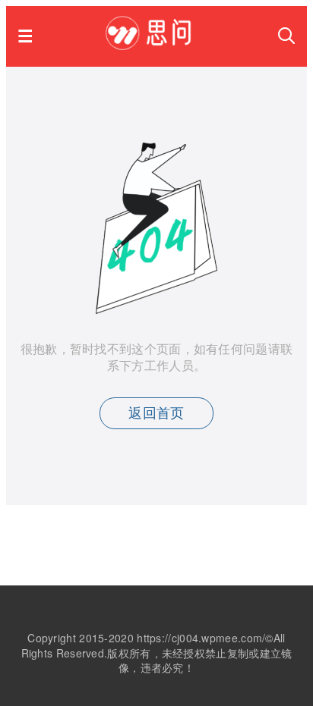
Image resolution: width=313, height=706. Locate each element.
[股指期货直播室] (155, 45)
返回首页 (156, 413)
